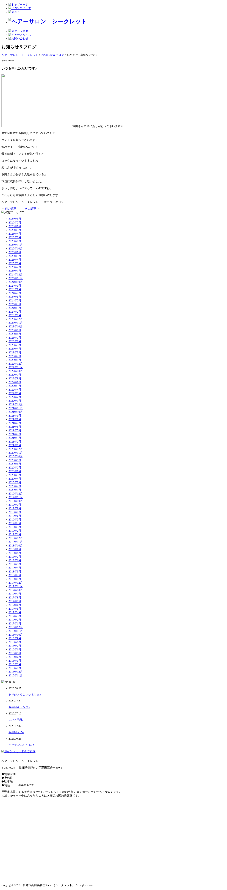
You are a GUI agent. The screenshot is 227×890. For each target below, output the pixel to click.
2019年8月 (15, 508)
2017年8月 (15, 597)
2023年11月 (16, 322)
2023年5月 (15, 345)
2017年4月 (15, 612)
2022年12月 (16, 363)
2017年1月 (15, 623)
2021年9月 (15, 415)
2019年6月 (15, 515)
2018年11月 (16, 541)
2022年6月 (15, 382)
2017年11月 (16, 586)
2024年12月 (16, 274)
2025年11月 (16, 244)
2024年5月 (15, 300)
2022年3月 (15, 393)
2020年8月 (15, 463)
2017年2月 (15, 619)
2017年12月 (16, 582)
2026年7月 (15, 222)
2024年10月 (16, 281)
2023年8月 (15, 333)
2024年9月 (15, 285)
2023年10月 (16, 326)
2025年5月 (15, 255)
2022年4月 (15, 389)
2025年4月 (15, 259)
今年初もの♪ (16, 732)
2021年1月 (15, 445)
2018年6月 (15, 560)
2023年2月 (15, 356)
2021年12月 (16, 404)
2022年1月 (15, 400)
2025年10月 (16, 248)
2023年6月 (15, 341)
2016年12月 (16, 627)
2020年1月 (15, 489)
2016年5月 (15, 653)
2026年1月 (15, 241)
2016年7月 (15, 645)
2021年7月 (15, 422)
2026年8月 (15, 218)
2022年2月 (15, 397)
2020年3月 (15, 482)
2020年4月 (15, 478)
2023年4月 (15, 348)
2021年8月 (15, 419)
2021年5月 (15, 430)
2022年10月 (16, 371)
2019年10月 (16, 500)
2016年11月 (16, 630)
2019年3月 (15, 526)
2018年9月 (15, 549)
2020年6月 (15, 471)
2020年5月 (15, 474)
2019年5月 (15, 519)
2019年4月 (15, 523)
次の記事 (30, 208)
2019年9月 (15, 504)
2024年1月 (15, 315)
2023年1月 (15, 359)
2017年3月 (15, 616)
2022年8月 (15, 378)
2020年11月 (16, 452)
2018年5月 (15, 564)
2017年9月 (15, 593)
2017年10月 (16, 590)
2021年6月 (15, 426)
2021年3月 (15, 437)
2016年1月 (15, 668)
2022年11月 (16, 367)
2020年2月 (15, 486)
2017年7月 (15, 601)
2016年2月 (15, 664)
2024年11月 (16, 278)
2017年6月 (15, 604)
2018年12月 (16, 538)
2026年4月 (15, 233)
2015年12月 (16, 671)
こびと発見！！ (18, 719)
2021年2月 (15, 441)
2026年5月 (15, 229)
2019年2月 (15, 530)
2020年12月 (16, 448)
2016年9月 (15, 638)
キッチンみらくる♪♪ (21, 744)
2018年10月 (16, 545)
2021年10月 (16, 411)
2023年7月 (15, 337)
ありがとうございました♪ (25, 694)
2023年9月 (15, 330)
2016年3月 (15, 660)
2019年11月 (16, 497)
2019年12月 (16, 493)
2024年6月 (15, 296)
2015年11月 (16, 675)
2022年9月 (15, 374)
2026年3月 (15, 237)
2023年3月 (15, 352)
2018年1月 (15, 578)
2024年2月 (15, 311)
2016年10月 (16, 634)
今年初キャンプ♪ (19, 707)
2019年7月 (15, 512)
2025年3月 (15, 263)
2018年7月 (15, 556)
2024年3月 (15, 307)
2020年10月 (16, 456)
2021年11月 (16, 408)
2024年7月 (15, 293)
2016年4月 (15, 656)
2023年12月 (16, 319)
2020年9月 (15, 460)
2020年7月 (15, 467)
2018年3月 (15, 571)
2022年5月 (15, 385)
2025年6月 (15, 252)
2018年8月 (15, 552)
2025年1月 (15, 270)
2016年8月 (15, 642)
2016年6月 (15, 649)
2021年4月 (15, 434)
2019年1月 (15, 534)
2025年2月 (15, 267)
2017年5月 (15, 608)
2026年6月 (15, 226)
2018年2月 (15, 575)
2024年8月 (15, 289)
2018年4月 (15, 567)
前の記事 (10, 208)
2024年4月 (15, 304)
